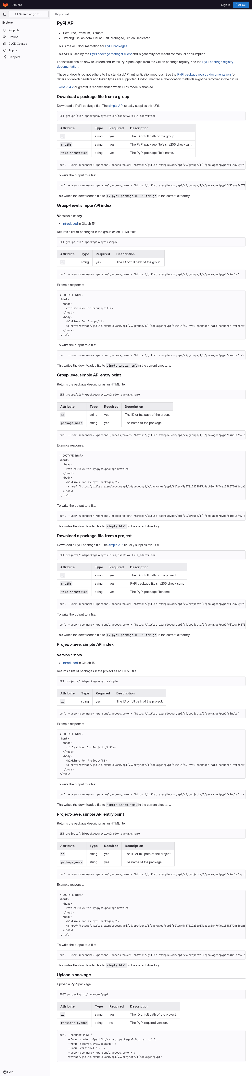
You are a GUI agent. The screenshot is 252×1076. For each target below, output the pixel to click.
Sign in (225, 4)
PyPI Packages (116, 46)
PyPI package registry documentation (204, 74)
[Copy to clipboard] (241, 116)
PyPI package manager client (111, 54)
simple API (115, 106)
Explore (17, 4)
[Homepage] (5, 5)
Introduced (70, 224)
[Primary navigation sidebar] (5, 14)
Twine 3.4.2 (65, 87)
